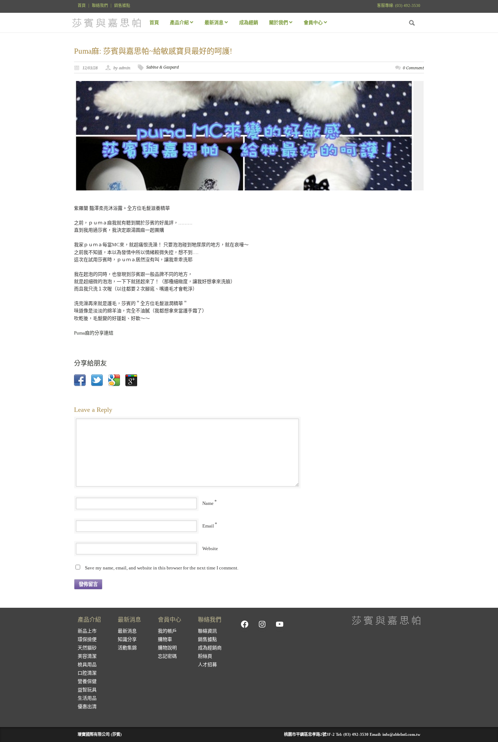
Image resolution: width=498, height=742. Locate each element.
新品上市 (87, 631)
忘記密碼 (167, 656)
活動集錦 (127, 647)
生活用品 (87, 698)
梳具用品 (87, 664)
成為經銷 (248, 22)
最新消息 (127, 631)
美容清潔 (87, 656)
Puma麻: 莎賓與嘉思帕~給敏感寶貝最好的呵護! (153, 51)
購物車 (165, 639)
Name (208, 503)
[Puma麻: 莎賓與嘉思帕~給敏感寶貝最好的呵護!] (249, 135)
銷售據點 (122, 6)
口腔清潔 (87, 673)
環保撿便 (87, 639)
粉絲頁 (205, 656)
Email (208, 526)
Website (210, 548)
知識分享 (127, 639)
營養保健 (87, 681)
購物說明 (167, 647)
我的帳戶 (167, 631)
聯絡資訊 (207, 631)
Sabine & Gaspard (162, 67)
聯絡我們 (100, 6)
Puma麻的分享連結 (93, 333)
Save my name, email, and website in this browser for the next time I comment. (161, 568)
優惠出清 (87, 706)
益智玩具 (87, 689)
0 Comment (413, 68)
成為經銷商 (210, 647)
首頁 (82, 6)
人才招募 (207, 664)
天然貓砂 (87, 647)
